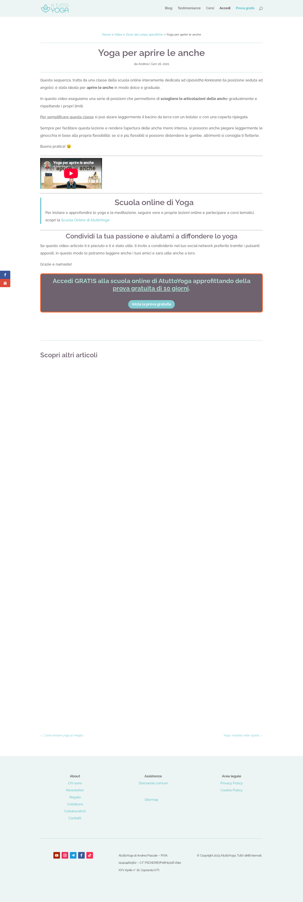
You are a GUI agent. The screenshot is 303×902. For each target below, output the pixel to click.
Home (106, 34)
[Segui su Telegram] (73, 855)
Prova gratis (245, 8)
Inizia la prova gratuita (151, 304)
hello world (152, 373)
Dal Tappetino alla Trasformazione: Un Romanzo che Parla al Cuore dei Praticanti (151, 710)
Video (118, 34)
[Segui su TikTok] (89, 855)
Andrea (143, 64)
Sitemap (151, 800)
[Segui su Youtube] (56, 855)
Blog (168, 8)
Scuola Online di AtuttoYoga (85, 220)
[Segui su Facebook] (81, 855)
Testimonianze (189, 8)
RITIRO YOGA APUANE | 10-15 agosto (151, 542)
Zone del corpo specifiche (144, 34)
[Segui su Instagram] (65, 855)
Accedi (225, 8)
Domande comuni (153, 783)
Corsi (210, 8)
